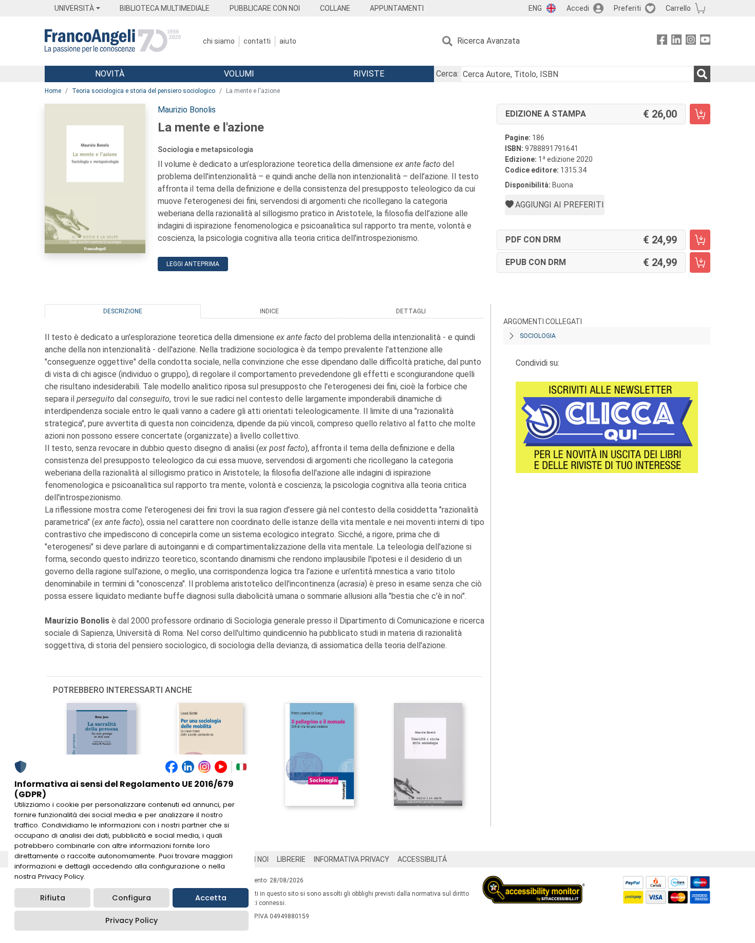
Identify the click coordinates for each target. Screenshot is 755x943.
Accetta (210, 898)
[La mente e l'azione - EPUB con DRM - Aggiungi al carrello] (700, 262)
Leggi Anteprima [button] (192, 264)
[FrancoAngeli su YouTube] (705, 41)
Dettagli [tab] (411, 311)
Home (53, 91)
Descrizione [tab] (122, 311)
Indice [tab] (269, 311)
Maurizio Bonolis (187, 110)
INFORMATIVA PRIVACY (351, 859)
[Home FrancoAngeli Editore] (113, 41)
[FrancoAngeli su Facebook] (662, 41)
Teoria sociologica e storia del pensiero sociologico (143, 91)
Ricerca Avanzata (488, 41)
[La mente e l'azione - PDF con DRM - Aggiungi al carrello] (700, 240)
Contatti (257, 41)
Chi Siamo (219, 41)
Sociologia (538, 336)
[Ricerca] (702, 74)
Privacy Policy (131, 920)
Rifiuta (52, 898)
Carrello (678, 8)
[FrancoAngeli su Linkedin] (676, 41)
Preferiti (627, 8)
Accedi (578, 8)
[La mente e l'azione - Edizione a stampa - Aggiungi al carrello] (700, 114)
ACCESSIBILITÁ (422, 859)
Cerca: (447, 74)
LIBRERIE (291, 859)
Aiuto (287, 41)
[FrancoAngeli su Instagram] (691, 41)
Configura (131, 898)
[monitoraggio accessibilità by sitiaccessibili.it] (533, 882)
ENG (535, 8)
